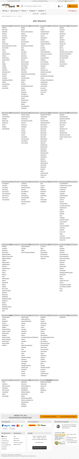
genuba (43, 118)
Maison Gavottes (6, 258)
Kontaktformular (39, 442)
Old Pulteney (44, 254)
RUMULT (4, 345)
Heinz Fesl (62, 124)
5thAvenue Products (46, 382)
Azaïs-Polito (5, 88)
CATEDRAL (43, 56)
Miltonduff (5, 296)
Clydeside (43, 66)
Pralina (61, 282)
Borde (22, 82)
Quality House (6, 317)
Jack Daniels (24, 185)
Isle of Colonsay (6, 193)
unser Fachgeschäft (6, 445)
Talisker (43, 319)
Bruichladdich (25, 96)
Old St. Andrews (45, 256)
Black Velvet (24, 68)
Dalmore (62, 31)
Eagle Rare (5, 114)
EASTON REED (6, 116)
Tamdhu (43, 321)
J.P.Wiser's (24, 183)
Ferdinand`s (24, 118)
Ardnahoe (4, 70)
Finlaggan (23, 126)
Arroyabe (4, 78)
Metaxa (4, 286)
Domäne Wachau (64, 56)
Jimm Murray (24, 195)
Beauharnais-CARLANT (27, 45)
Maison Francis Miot (7, 256)
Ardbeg (4, 66)
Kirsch (42, 197)
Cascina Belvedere (45, 51)
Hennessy (62, 130)
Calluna (43, 29)
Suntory (23, 375)
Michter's (4, 292)
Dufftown (62, 66)
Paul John (62, 252)
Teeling (42, 331)
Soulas (23, 355)
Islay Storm (5, 189)
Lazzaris (62, 201)
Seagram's (24, 331)
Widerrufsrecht (17, 444)
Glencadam (44, 140)
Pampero (62, 248)
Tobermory (43, 355)
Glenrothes (43, 165)
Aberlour (4, 33)
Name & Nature (25, 246)
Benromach (24, 58)
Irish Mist (4, 185)
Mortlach (4, 304)
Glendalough (44, 145)
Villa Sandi (5, 388)
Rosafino (4, 335)
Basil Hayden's (25, 41)
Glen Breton (44, 124)
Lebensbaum (63, 207)
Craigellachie (44, 84)
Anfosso (4, 56)
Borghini (23, 84)
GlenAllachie (44, 138)
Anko (3, 62)
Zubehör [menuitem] (41, 11)
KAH (42, 183)
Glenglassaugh (44, 153)
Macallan (4, 248)
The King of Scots (45, 343)
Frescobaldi (24, 140)
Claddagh (43, 60)
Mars (3, 276)
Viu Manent (5, 392)
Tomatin (43, 359)
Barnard (23, 39)
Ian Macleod (5, 183)
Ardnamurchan (6, 72)
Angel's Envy (5, 58)
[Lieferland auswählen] (18, 6)
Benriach (23, 53)
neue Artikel (35, 13)
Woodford (24, 406)
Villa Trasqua (5, 390)
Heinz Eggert (63, 122)
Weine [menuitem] (24, 11)
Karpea (42, 187)
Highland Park (63, 132)
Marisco (4, 274)
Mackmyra (5, 250)
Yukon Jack (43, 386)
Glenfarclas (44, 149)
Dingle (61, 47)
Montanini (5, 300)
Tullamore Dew (45, 373)
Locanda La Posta (64, 219)
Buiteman (23, 102)
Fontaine (23, 132)
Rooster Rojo (5, 333)
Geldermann (44, 116)
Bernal (23, 60)
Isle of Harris (5, 195)
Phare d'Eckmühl (64, 256)
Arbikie (4, 64)
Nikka (22, 250)
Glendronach (44, 147)
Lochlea (62, 223)
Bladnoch (23, 70)
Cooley (42, 78)
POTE (61, 276)
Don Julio (62, 60)
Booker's (23, 80)
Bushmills (24, 108)
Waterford (24, 382)
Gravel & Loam (44, 173)
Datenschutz (17, 440)
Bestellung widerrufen (39, 447)
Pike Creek (62, 260)
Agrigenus (5, 37)
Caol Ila (42, 35)
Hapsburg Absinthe (65, 118)
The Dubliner (44, 335)
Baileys (23, 27)
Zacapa (42, 388)
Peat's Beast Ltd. (64, 254)
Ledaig (61, 209)
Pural (61, 288)
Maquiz (4, 270)
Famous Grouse (25, 114)
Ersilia (3, 124)
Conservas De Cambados (47, 76)
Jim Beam (23, 193)
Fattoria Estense (25, 116)
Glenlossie (43, 161)
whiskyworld (24, 388)
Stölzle (23, 371)
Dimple (61, 45)
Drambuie (62, 62)
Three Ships (44, 351)
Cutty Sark (43, 92)
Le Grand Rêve (63, 203)
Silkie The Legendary (26, 345)
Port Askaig (62, 274)
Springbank (24, 361)
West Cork (24, 384)
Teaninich (43, 329)
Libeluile (62, 211)
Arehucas (4, 74)
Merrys (4, 284)
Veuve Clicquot (6, 386)
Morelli (4, 302)
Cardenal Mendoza (46, 43)
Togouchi (43, 357)
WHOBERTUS (24, 390)
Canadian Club (44, 33)
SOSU (22, 353)
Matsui (4, 280)
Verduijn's (4, 384)
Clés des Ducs (44, 70)
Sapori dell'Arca (25, 319)
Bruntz (23, 98)
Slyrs (22, 349)
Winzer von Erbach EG (27, 400)
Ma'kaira (4, 246)
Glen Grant (43, 128)
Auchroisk (4, 86)
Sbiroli (23, 325)
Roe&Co (4, 327)
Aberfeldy (4, 31)
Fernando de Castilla (26, 120)
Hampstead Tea (64, 116)
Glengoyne (43, 155)
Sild (22, 343)
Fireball (23, 130)
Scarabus (23, 329)
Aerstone (4, 35)
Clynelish (43, 68)
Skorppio (23, 347)
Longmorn (62, 227)
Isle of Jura (5, 197)
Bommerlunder (25, 78)
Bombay (23, 76)
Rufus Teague (5, 343)
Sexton (23, 335)
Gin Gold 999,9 (44, 120)
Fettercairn (24, 124)
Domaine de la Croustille (66, 51)
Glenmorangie (44, 163)
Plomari (62, 268)
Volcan (4, 394)
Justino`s (23, 203)
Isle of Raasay (5, 199)
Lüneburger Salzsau (65, 237)
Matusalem (5, 282)
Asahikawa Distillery (7, 80)
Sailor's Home (25, 317)
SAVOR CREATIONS (26, 321)
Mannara (4, 266)
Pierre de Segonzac (65, 258)
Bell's (22, 47)
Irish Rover (5, 187)
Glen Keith (43, 130)
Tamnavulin (44, 323)
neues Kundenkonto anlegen (68, 416)
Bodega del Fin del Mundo (28, 74)
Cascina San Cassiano (46, 53)
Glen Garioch (44, 126)
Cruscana (43, 88)
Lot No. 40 (62, 231)
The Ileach (43, 339)
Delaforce (62, 41)
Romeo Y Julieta (6, 331)
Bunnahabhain (25, 106)
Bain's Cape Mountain (27, 31)
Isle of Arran (5, 191)
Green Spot (43, 175)
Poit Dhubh (63, 270)
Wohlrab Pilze (25, 402)
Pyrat (61, 290)
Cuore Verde (44, 90)
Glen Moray (44, 132)
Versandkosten (5, 440)
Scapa (22, 327)
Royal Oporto (5, 341)
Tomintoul (43, 361)
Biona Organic (25, 62)
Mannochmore (6, 268)
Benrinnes (24, 56)
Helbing (62, 126)
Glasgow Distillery (45, 122)
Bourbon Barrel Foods (27, 86)
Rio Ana (4, 323)
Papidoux (62, 250)
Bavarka (23, 43)
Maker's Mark (5, 262)
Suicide (23, 373)
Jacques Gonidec (25, 187)
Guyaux (42, 177)
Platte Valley (63, 266)
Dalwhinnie (63, 33)
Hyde (61, 138)
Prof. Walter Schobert (65, 286)
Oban (42, 248)
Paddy (61, 246)
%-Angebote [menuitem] (72, 11)
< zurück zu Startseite (5, 16)
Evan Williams (6, 128)
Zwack (42, 392)
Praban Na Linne (64, 280)
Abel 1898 (4, 29)
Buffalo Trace (24, 100)
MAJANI (4, 260)
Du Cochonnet (63, 64)
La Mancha (62, 189)
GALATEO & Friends (46, 114)
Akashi (4, 41)
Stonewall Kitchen (26, 365)
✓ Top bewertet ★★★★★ (66, 1)
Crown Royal (44, 86)
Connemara (44, 74)
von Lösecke (5, 396)
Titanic (42, 353)
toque (42, 363)
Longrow (62, 229)
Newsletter (4, 449)
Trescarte (43, 369)
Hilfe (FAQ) (4, 438)
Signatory (23, 341)
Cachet (42, 27)
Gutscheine (4, 447)
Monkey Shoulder (6, 298)
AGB (15, 436)
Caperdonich (44, 37)
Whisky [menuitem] (4, 11)
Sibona (23, 339)
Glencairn (43, 143)
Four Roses (24, 136)
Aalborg (4, 27)
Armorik (4, 76)
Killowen (43, 193)
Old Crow (43, 250)
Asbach (4, 82)
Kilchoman (43, 191)
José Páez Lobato (25, 201)
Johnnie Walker (25, 197)
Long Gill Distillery (64, 225)
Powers (61, 278)
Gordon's (43, 169)
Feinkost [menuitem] (32, 11)
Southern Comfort (26, 357)
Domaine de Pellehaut (65, 53)
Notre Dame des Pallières (28, 252)
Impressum (16, 438)
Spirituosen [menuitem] (14, 11)
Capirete (43, 39)
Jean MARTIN (24, 191)
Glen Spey (43, 136)
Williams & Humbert (26, 398)
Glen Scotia (43, 134)
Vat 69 (3, 382)
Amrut (3, 49)
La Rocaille (62, 191)
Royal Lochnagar (6, 339)
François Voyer (25, 138)
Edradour (4, 118)
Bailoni (23, 29)
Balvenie (23, 37)
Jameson (23, 189)
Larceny (62, 199)
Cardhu (42, 45)
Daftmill (62, 27)
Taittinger (43, 317)
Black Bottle (24, 66)
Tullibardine (44, 375)
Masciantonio (5, 278)
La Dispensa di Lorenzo (66, 185)
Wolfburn (23, 404)
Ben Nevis (24, 51)
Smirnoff (23, 351)
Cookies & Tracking (18, 442)
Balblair (23, 33)
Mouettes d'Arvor (6, 306)
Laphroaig (62, 197)
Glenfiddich (44, 151)
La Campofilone (64, 183)
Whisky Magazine (25, 386)
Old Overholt (44, 252)
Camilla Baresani (45, 31)
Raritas (4, 319)
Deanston (62, 39)
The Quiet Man (44, 345)
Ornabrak (43, 258)
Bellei (22, 49)
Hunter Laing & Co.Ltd (65, 136)
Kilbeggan (43, 189)
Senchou (23, 333)
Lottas (61, 233)
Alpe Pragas (5, 43)
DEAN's (61, 37)
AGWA (3, 39)
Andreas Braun (6, 53)
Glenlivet (43, 159)
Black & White (25, 64)
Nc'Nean (23, 248)
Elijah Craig (5, 120)
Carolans (43, 47)
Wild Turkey (24, 394)
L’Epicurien (62, 239)
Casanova (43, 49)
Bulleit (23, 104)
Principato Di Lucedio (65, 284)
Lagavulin (62, 193)
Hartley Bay (63, 120)
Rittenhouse (5, 325)
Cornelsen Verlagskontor (47, 80)
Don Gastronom (64, 58)
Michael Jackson (6, 290)
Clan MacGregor (45, 64)
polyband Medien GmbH (66, 272)
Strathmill (24, 369)
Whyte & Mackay (25, 392)
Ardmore (4, 68)
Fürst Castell (24, 143)
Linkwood (62, 217)
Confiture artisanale (46, 72)
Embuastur (5, 122)
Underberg (62, 317)
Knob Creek (44, 199)
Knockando (43, 201)
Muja (3, 310)
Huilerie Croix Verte (65, 134)
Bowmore (23, 92)
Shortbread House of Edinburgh (29, 337)
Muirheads (5, 308)
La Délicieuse (63, 187)
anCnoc (4, 51)
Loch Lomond (63, 221)
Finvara (23, 128)
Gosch (42, 171)
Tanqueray (43, 325)
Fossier (23, 134)
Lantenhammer (64, 195)
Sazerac (23, 323)
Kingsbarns (44, 195)
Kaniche (43, 185)
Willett (23, 396)
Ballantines (24, 35)
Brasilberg (24, 94)
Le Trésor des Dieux (65, 205)
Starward (23, 363)
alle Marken (43, 13)
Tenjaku (43, 333)
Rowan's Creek (6, 337)
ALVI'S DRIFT (5, 47)
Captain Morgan (45, 41)
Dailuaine (62, 29)
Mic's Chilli (5, 288)
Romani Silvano (6, 329)
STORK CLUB (24, 367)
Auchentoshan (6, 84)
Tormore (43, 365)
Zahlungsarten (5, 443)
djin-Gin (62, 49)
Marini (4, 272)
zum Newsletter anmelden (49, 416)
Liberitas (62, 213)
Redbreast (5, 321)
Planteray (62, 264)
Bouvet (23, 88)
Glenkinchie (44, 157)
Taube (42, 327)
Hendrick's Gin (63, 128)
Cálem (42, 94)
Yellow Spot (44, 384)
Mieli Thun (5, 294)
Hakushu (62, 114)
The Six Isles (44, 347)
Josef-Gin (23, 199)
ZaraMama (43, 390)
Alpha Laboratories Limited (9, 45)
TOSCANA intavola (45, 367)
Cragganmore (44, 82)
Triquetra (43, 371)
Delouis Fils (63, 43)
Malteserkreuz (6, 264)
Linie (61, 215)
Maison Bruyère (6, 254)
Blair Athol (24, 72)
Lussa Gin (62, 235)
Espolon (4, 126)
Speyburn (23, 359)
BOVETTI (23, 90)
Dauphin (62, 35)
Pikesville (62, 262)
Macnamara (5, 252)
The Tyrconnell (44, 349)
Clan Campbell (44, 62)
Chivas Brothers (45, 58)
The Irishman (44, 341)
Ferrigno (23, 122)
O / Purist (43, 246)
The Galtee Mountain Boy (47, 337)
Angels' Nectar (6, 60)
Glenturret (43, 167)
